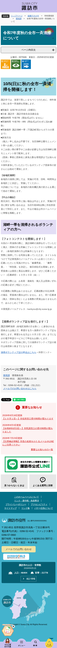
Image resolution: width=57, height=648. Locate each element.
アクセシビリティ (39, 504)
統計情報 (30, 578)
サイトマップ (10, 508)
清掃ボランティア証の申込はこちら (18, 352)
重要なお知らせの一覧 (42, 449)
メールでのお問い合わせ (19, 549)
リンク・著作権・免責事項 (26, 500)
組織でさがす (33, 16)
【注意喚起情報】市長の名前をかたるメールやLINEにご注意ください (28, 443)
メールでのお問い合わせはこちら (19, 388)
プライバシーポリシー (16, 504)
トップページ (16, 16)
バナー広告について (43, 508)
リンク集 (25, 508)
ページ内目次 (28, 49)
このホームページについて (26, 497)
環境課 (19, 19)
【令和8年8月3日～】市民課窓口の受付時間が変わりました (27, 430)
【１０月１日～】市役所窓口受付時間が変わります (27, 418)
